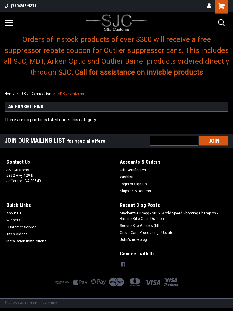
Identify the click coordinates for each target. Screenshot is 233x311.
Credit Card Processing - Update (146, 233)
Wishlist (126, 177)
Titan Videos (17, 234)
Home (10, 94)
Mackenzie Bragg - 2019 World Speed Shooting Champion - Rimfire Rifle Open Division (169, 216)
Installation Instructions (26, 241)
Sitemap (50, 303)
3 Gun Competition (36, 94)
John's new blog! (134, 240)
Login (124, 184)
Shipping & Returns (135, 191)
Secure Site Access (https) (142, 226)
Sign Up (140, 184)
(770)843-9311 (23, 5)
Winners (13, 220)
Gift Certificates (133, 170)
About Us (14, 213)
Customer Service (21, 227)
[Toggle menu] (9, 23)
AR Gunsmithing (71, 94)
